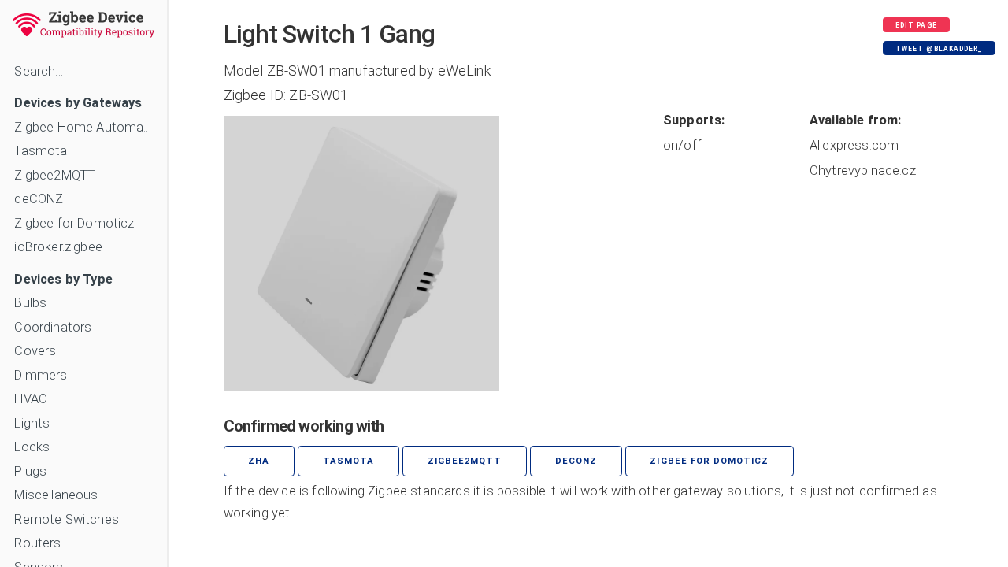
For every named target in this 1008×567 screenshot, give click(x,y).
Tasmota (40, 150)
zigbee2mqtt (465, 461)
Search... (38, 71)
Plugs (30, 471)
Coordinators (52, 327)
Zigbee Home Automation (83, 127)
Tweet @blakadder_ (938, 49)
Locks (32, 446)
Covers (35, 350)
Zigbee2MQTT (54, 175)
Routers (37, 543)
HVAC (30, 398)
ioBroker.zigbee (58, 246)
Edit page (915, 25)
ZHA (258, 461)
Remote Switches (66, 519)
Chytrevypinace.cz (863, 170)
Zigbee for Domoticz (74, 223)
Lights (32, 423)
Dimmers (40, 375)
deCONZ (38, 198)
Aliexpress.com (854, 145)
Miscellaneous (56, 494)
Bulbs (30, 302)
